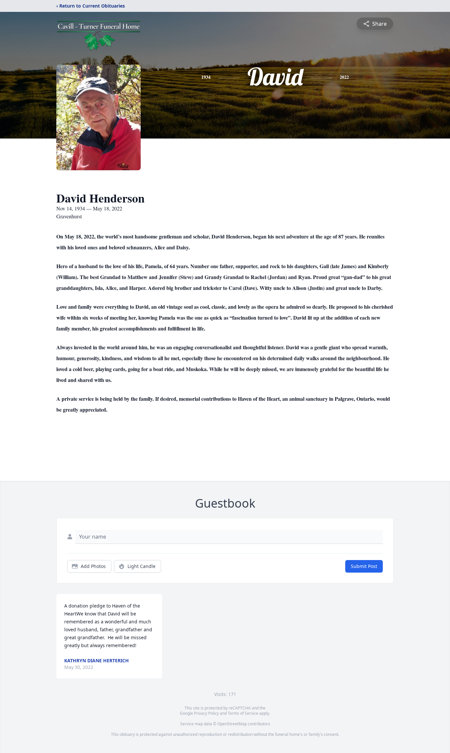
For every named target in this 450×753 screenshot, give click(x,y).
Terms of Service (243, 713)
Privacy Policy (206, 713)
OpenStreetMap (232, 724)
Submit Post (364, 566)
